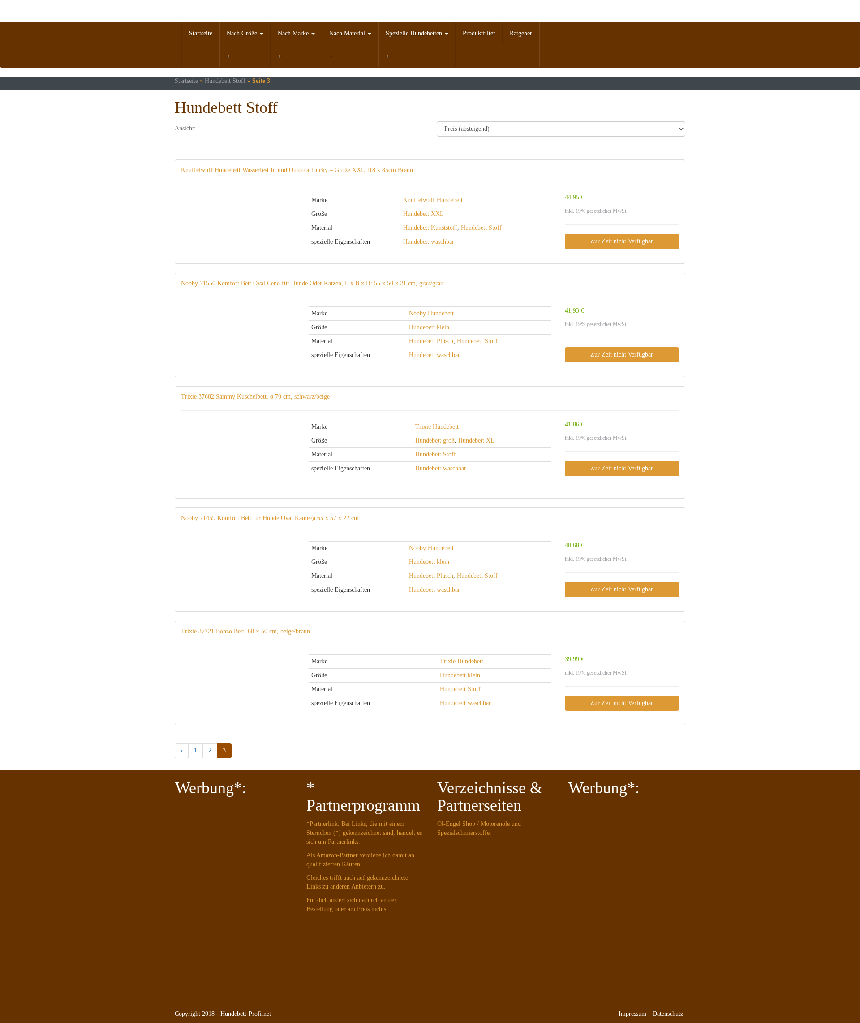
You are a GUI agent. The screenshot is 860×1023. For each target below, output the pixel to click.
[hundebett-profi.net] (255, 11)
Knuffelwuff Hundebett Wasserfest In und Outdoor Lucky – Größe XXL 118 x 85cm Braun (297, 170)
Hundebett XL (476, 440)
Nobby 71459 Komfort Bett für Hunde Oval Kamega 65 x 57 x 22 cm (270, 518)
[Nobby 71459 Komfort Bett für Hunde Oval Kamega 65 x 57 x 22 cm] (238, 568)
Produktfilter (479, 33)
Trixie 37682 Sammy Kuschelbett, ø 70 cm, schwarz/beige (255, 396)
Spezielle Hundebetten (415, 33)
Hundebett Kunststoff (430, 227)
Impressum (632, 1013)
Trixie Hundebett (437, 426)
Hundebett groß (435, 440)
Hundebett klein (429, 327)
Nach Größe (243, 33)
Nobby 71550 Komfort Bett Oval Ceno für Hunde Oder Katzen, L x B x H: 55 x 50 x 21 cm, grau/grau (312, 283)
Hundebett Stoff (225, 80)
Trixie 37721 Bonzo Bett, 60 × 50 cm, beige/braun (245, 631)
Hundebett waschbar (428, 241)
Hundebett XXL (423, 214)
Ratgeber (521, 33)
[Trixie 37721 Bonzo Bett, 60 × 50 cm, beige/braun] (238, 669)
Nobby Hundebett (431, 313)
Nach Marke (294, 33)
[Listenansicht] (233, 129)
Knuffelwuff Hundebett (433, 200)
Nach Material (348, 33)
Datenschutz (668, 1013)
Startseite (200, 33)
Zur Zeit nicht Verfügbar (621, 241)
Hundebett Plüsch (431, 341)
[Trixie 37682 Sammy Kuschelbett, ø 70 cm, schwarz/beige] (238, 456)
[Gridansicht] (210, 129)
